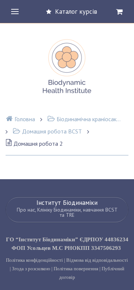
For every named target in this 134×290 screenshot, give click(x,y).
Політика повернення (76, 268)
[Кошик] (119, 11)
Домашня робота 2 (38, 143)
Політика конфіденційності (34, 260)
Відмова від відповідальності (97, 260)
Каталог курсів (76, 11)
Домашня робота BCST (52, 131)
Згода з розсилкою (31, 268)
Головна (25, 119)
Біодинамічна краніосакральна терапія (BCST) (89, 119)
